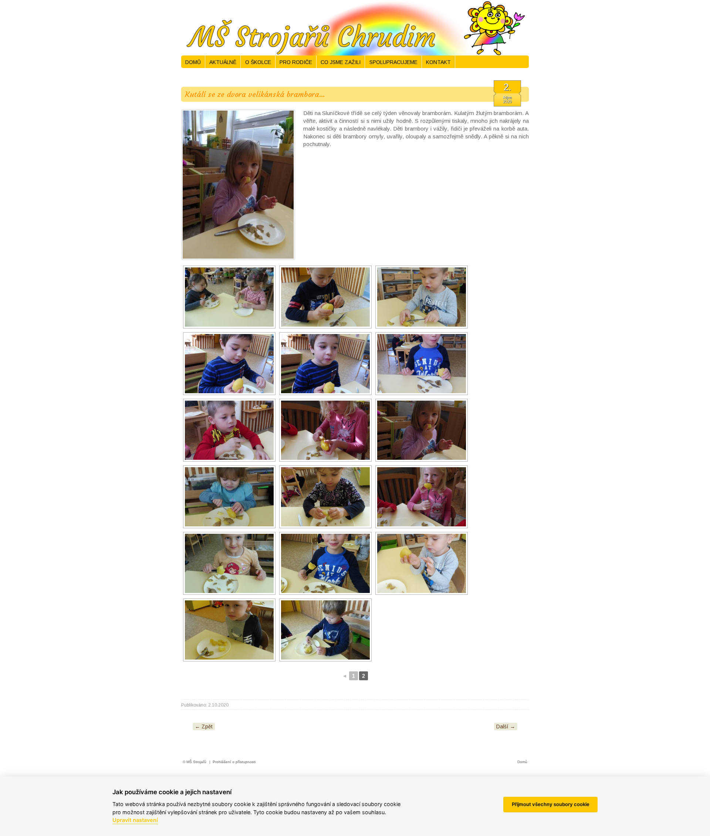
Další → (505, 726)
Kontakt (438, 62)
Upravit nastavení (135, 820)
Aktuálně (222, 62)
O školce (258, 62)
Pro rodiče (296, 62)
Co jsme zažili (341, 62)
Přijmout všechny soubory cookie (550, 804)
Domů (193, 62)
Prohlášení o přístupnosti (234, 762)
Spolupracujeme (393, 62)
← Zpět (204, 726)
